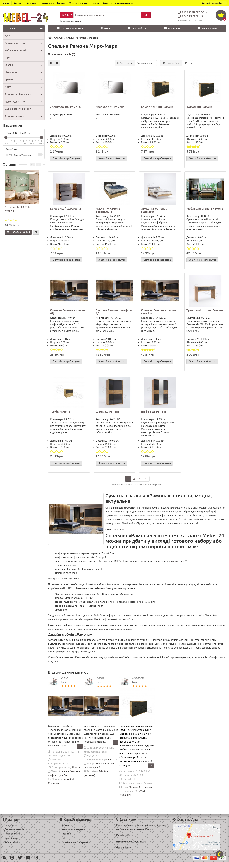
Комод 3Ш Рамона (199, 106)
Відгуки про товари (72, 28)
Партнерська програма (74, 842)
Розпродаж (174, 28)
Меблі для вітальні (15, 50)
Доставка (31, 3)
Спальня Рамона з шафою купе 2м (159, 311)
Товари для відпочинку (18, 94)
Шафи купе (11, 72)
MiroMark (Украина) (25, 154)
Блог (105, 3)
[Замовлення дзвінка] (219, 854)
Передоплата (47, 3)
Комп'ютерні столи (15, 43)
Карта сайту (11, 842)
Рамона (76, 767)
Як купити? (10, 825)
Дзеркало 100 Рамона (65, 106)
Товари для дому (14, 116)
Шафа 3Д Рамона (108, 411)
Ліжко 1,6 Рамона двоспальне (108, 210)
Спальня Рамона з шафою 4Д (68, 311)
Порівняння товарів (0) (61, 54)
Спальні (9, 65)
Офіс (7, 57)
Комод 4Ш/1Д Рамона (65, 208)
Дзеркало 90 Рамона (110, 106)
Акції (107, 28)
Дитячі (8, 87)
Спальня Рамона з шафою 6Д (114, 311)
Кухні (8, 35)
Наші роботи (138, 28)
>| (146, 478)
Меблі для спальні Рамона (204, 208)
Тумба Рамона (60, 411)
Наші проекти (209, 28)
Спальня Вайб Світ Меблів (17, 209)
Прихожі (9, 79)
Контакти (18, 3)
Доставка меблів (14, 829)
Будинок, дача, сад (15, 101)
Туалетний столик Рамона (204, 310)
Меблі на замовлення (122, 3)
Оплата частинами (78, 3)
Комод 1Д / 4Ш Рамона (157, 106)
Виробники (11, 837)
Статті (64, 837)
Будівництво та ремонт (18, 109)
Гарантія (61, 3)
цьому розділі (177, 561)
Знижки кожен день (73, 829)
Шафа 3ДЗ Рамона (154, 411)
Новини (95, 3)
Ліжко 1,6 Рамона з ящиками (154, 210)
